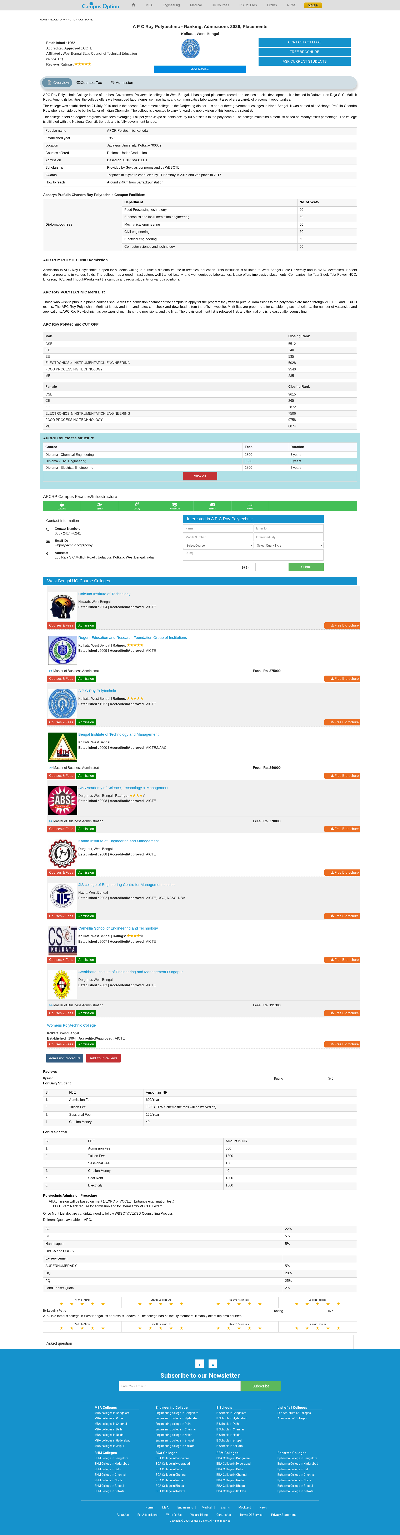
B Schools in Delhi (227, 1423)
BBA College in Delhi (229, 1469)
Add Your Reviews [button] (103, 1058)
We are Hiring (199, 1514)
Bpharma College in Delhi (294, 1469)
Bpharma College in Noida (294, 1480)
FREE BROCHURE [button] (304, 52)
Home (150, 1507)
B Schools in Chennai (230, 1429)
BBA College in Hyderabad (233, 1463)
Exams (272, 5)
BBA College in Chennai (231, 1474)
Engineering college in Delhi (173, 1423)
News (263, 1507)
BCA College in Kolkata (170, 1491)
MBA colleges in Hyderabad (112, 1440)
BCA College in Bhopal (170, 1485)
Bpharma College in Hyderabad (298, 1463)
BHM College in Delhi (108, 1469)
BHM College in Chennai (110, 1474)
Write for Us (174, 1514)
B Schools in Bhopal (229, 1440)
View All (200, 476)
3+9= (245, 568)
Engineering (171, 5)
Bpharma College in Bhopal (295, 1485)
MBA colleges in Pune (109, 1418)
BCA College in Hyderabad (173, 1463)
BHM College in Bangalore (111, 1458)
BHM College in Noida (108, 1480)
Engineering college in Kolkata (175, 1446)
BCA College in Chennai (171, 1474)
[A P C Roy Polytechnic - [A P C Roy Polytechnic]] (211, 48)
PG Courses (248, 5)
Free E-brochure (346, 625)
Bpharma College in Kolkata (296, 1491)
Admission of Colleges (292, 1418)
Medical (196, 5)
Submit (306, 567)
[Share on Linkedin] (211, 1365)
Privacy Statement (283, 1514)
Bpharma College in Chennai (296, 1474)
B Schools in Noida (228, 1434)
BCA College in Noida (169, 1480)
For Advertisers (148, 1514)
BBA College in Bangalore (233, 1458)
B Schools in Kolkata (229, 1446)
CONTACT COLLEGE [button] (304, 42)
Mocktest (245, 1507)
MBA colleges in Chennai (111, 1423)
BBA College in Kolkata (231, 1491)
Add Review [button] (200, 69)
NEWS (291, 5)
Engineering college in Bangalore (177, 1413)
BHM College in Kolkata (110, 1491)
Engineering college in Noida (174, 1434)
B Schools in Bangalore (231, 1413)
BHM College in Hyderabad (112, 1463)
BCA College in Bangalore (172, 1458)
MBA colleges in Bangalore (112, 1413)
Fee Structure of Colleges (294, 1413)
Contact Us (223, 1514)
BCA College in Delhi (169, 1469)
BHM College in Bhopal (109, 1485)
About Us (123, 1514)
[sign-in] (312, 4)
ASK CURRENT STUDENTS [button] (305, 61)
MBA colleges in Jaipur (109, 1446)
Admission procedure (64, 1058)
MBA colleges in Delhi (108, 1429)
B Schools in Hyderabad (231, 1418)
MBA (148, 5)
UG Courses (220, 5)
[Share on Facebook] (197, 1365)
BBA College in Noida (230, 1480)
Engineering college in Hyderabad (177, 1418)
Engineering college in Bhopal (175, 1440)
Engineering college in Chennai (176, 1429)
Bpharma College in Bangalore (297, 1458)
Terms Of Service (251, 1514)
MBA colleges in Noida (109, 1434)
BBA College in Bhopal (230, 1485)
